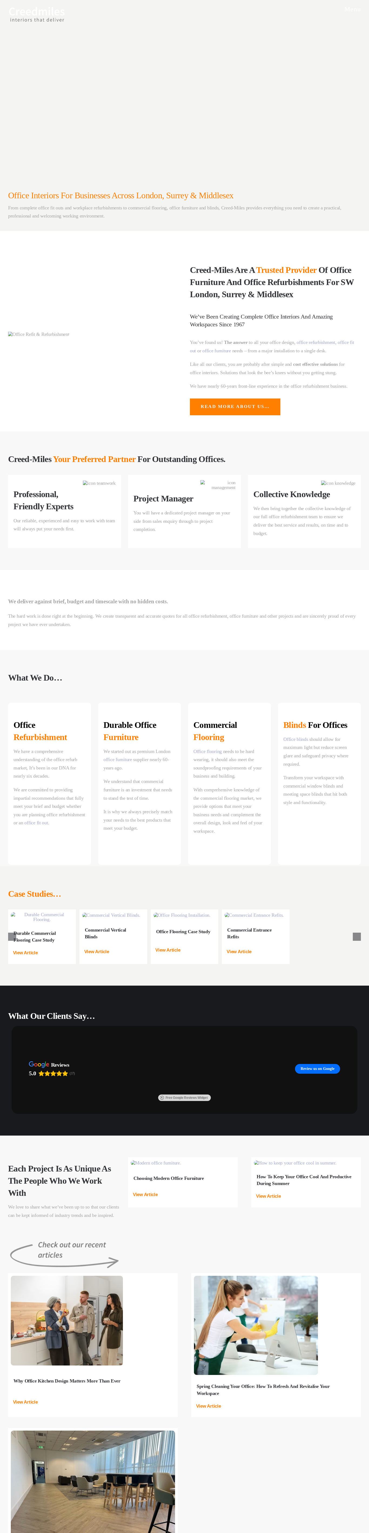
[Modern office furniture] (156, 1230)
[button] (29, 953)
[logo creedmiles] (37, 8)
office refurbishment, (317, 342)
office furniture (216, 350)
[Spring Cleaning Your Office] (256, 1345)
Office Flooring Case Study (183, 931)
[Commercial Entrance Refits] (254, 915)
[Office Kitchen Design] (67, 1345)
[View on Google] (34, 1101)
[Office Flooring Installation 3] (182, 915)
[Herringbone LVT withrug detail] (93, 1500)
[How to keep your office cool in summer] (295, 1230)
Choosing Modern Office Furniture (168, 1245)
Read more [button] (38, 1139)
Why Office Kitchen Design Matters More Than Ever (67, 1448)
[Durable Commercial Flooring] (42, 914)
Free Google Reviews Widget (187, 1165)
